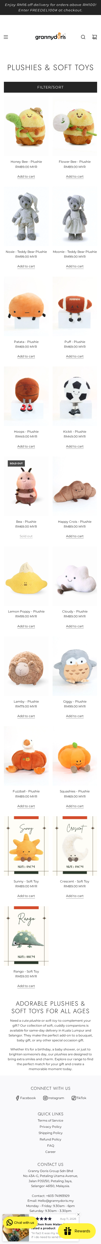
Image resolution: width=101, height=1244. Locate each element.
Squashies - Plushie (75, 791)
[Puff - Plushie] (75, 306)
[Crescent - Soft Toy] (75, 846)
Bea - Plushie (26, 522)
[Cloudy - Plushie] (75, 576)
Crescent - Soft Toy (74, 881)
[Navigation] (5, 37)
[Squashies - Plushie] (75, 756)
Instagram (56, 1098)
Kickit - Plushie (74, 431)
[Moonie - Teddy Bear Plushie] (75, 216)
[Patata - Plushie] (26, 306)
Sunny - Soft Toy (26, 881)
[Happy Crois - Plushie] (75, 486)
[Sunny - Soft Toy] (26, 846)
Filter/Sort (50, 87)
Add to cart (26, 176)
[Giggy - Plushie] (75, 666)
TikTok (81, 1098)
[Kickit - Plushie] (75, 396)
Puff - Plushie (74, 342)
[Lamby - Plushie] (26, 666)
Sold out (26, 536)
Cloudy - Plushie (75, 611)
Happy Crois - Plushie (74, 522)
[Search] (83, 37)
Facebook (28, 1098)
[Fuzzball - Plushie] (26, 756)
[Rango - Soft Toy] (26, 936)
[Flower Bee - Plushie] (75, 126)
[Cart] (94, 37)
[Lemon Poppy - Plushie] (26, 576)
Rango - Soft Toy (26, 971)
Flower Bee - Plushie (75, 162)
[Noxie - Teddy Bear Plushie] (26, 216)
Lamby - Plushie (26, 701)
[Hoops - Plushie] (26, 396)
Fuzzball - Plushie (26, 791)
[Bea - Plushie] (26, 486)
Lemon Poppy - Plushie (26, 611)
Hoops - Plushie (26, 431)
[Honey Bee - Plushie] (26, 126)
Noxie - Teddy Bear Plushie (26, 252)
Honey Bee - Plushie (26, 162)
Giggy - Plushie (74, 701)
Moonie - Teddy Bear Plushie (75, 252)
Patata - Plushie (26, 342)
